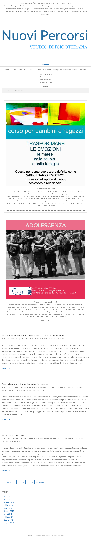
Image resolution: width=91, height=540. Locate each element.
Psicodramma (59, 339)
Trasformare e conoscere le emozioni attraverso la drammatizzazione (33, 335)
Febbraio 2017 (9, 505)
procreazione (31, 390)
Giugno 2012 (8, 520)
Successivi (40, 482)
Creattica (46, 535)
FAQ (25, 70)
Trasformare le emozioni (45, 188)
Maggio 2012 (9, 523)
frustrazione (13, 390)
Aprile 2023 (8, 496)
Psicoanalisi (68, 388)
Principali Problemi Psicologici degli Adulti (46, 388)
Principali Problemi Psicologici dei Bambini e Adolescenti (51, 439)
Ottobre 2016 (9, 511)
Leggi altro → (45, 209)
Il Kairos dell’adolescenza (13, 435)
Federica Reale (47, 339)
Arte (25, 339)
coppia (4, 390)
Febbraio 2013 (9, 517)
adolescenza (15, 442)
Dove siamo (18, 70)
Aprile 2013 (8, 514)
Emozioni (38, 339)
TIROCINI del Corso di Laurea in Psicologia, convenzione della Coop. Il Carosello (57, 70)
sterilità (40, 390)
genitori (22, 390)
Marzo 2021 (8, 499)
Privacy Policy (31, 535)
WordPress (60, 535)
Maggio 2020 (9, 502)
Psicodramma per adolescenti (45, 302)
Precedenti (7, 482)
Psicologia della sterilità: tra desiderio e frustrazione (25, 384)
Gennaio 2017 (9, 508)
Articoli (31, 339)
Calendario (7, 70)
